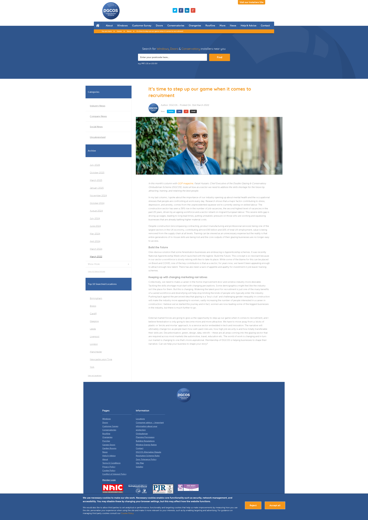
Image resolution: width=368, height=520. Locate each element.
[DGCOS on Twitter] (175, 10)
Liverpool (94, 336)
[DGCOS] (153, 108)
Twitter (171, 111)
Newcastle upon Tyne (101, 359)
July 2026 (95, 165)
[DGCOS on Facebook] (181, 10)
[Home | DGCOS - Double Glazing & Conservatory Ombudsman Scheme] (111, 10)
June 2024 (95, 226)
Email (193, 111)
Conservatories (175, 25)
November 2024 (98, 195)
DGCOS (173, 105)
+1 (186, 111)
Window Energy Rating (146, 445)
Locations (140, 419)
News (233, 25)
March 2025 (96, 180)
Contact (265, 25)
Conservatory (191, 49)
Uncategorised (98, 137)
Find (219, 57)
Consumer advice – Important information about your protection (150, 426)
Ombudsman (142, 433)
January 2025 (97, 187)
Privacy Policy (108, 467)
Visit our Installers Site (251, 2)
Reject (253, 505)
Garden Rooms (109, 448)
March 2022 (96, 256)
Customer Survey (141, 25)
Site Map (140, 463)
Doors (159, 25)
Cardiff (93, 313)
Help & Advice (248, 25)
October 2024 (97, 203)
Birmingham (96, 298)
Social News (96, 126)
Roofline (210, 25)
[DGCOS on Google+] (193, 10)
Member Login (109, 480)
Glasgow (94, 321)
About (109, 25)
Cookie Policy (108, 470)
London (94, 344)
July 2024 (95, 218)
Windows (122, 25)
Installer (139, 467)
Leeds (93, 328)
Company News (98, 116)
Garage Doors (108, 445)
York (92, 367)
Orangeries (195, 25)
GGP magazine (185, 183)
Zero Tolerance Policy (146, 459)
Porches (106, 441)
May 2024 (95, 233)
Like (179, 111)
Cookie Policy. (127, 513)
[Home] (97, 25)
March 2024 (96, 249)
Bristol (93, 306)
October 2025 (97, 172)
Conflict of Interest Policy (114, 474)
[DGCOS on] (187, 10)
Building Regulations (145, 441)
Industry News (97, 105)
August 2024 (96, 210)
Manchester (96, 351)
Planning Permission (145, 437)
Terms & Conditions (111, 463)
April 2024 (95, 241)
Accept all (275, 505)
